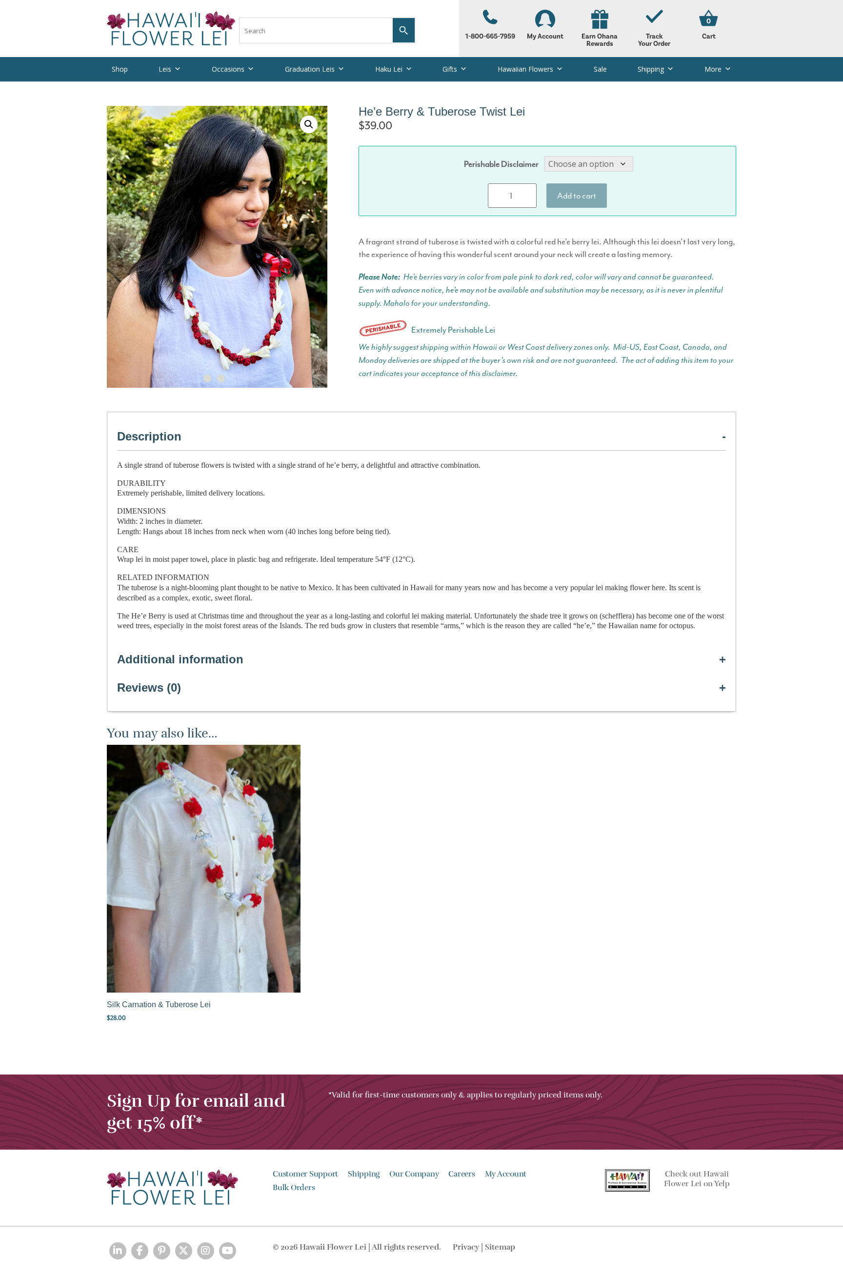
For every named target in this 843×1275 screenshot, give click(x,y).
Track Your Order (654, 40)
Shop (120, 69)
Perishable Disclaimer (501, 164)
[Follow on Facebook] (139, 1250)
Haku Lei (388, 69)
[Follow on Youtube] (227, 1250)
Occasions (228, 69)
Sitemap (500, 1247)
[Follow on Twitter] (183, 1250)
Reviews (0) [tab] (149, 687)
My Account (545, 36)
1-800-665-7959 (490, 36)
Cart (709, 36)
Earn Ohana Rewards (600, 40)
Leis (165, 69)
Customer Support (305, 1174)
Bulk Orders (294, 1188)
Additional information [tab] (180, 659)
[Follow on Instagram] (205, 1250)
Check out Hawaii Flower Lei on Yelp (697, 1179)
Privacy (466, 1247)
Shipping (651, 69)
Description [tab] (149, 436)
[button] (309, 124)
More (713, 69)
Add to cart (576, 195)
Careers (461, 1174)
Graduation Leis (310, 69)
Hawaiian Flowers (525, 69)
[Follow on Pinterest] (161, 1250)
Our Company (414, 1174)
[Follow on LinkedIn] (117, 1250)
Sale (600, 69)
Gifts (449, 69)
